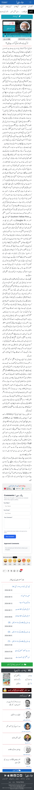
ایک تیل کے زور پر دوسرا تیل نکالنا (17, 588)
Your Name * (7, 503)
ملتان (17, 683)
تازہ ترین (23, 7)
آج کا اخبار (16, 7)
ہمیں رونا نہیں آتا (17, 596)
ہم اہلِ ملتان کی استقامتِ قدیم (17, 616)
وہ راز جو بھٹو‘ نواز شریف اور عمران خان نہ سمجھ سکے (13, 703)
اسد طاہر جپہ (27, 743)
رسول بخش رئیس (14, 12)
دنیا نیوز (13, 782)
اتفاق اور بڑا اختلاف (15, 714)
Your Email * (7, 510)
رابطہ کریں (28, 779)
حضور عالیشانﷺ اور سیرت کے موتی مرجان (12, 761)
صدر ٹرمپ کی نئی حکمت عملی (13, 726)
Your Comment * (8, 517)
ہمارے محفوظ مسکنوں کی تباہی (17, 651)
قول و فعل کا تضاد (16, 737)
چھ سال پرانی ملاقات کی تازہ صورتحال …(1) (17, 643)
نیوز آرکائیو (23, 779)
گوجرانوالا (16, 680)
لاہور (29, 676)
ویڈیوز (9, 782)
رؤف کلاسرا (25, 12)
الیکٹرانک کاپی (5, 39)
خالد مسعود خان (10, 28)
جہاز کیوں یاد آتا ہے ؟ (17, 603)
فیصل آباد (16, 676)
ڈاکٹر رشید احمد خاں (26, 731)
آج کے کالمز (8, 7)
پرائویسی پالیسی (11, 779)
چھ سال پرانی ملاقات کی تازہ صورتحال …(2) (17, 633)
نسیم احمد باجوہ (26, 754)
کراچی (29, 683)
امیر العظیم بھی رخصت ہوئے (17, 658)
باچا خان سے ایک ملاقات (14, 749)
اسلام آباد (28, 680)
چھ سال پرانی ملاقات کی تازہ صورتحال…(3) (17, 624)
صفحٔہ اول (30, 7)
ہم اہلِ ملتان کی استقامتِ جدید (17, 609)
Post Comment (10, 536)
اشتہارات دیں (5, 779)
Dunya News (20, 782)
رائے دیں (17, 779)
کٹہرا (10, 23)
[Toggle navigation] (30, 2)
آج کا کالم (15, 16)
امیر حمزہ (28, 766)
